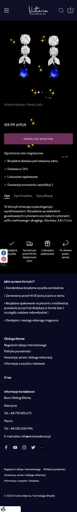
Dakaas (17, 509)
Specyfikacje (44, 196)
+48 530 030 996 (21, 428)
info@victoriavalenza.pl (36, 436)
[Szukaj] (61, 11)
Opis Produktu (23, 196)
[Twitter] (33, 447)
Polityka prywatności (17, 351)
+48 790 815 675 (20, 413)
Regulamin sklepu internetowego (25, 345)
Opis (7, 196)
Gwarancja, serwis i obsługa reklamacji (28, 357)
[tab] (9, 196)
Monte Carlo (35, 104)
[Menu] (6, 10)
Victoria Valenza (14, 104)
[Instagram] (24, 447)
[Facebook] (6, 447)
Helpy (4, 264)
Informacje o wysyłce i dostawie (24, 363)
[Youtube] (15, 447)
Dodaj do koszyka (38, 138)
